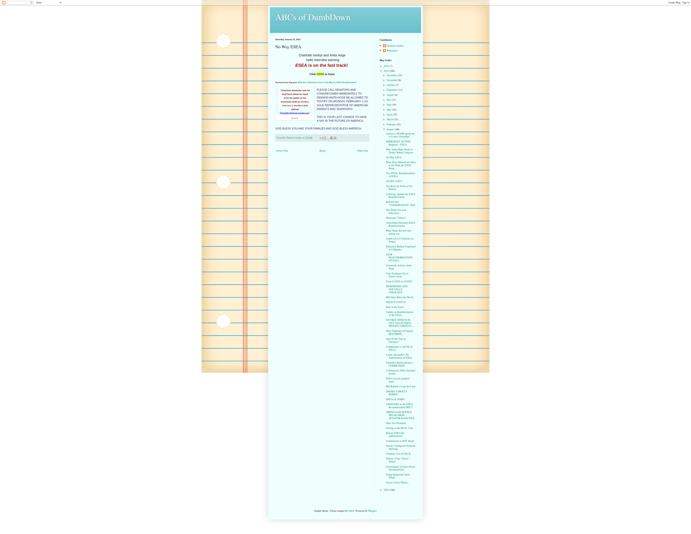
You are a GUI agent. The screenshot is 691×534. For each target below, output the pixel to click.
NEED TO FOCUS (396, 302)
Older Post (362, 150)
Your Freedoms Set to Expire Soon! (397, 275)
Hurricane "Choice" (396, 217)
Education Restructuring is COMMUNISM (399, 364)
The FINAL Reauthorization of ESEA (400, 174)
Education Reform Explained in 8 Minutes (400, 248)
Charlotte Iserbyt (395, 45)
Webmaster (392, 50)
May (389, 109)
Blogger (372, 510)
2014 (386, 490)
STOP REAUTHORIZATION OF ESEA (399, 257)
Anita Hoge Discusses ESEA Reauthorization (400, 224)
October (391, 85)
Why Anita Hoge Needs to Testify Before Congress (399, 151)
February (392, 124)
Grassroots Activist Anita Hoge (399, 267)
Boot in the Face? (395, 307)
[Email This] (321, 138)
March (390, 119)
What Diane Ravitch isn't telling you (398, 232)
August (391, 95)
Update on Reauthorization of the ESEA (399, 313)
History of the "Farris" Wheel (397, 460)
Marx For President (396, 423)
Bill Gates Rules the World (399, 297)
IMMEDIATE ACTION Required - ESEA (398, 143)
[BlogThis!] (325, 138)
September (392, 89)
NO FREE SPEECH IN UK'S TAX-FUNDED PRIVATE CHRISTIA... (400, 323)
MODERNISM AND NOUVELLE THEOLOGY (396, 289)
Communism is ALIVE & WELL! (399, 348)
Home (323, 150)
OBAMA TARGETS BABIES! (396, 393)
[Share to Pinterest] (335, 138)
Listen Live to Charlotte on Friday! (400, 240)
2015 (386, 71)
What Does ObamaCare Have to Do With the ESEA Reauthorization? (327, 82)
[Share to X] (328, 138)
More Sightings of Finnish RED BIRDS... (399, 332)
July (389, 99)
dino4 (351, 510)
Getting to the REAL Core (399, 428)
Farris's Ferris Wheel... (397, 482)
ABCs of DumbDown (313, 17)
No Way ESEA (393, 157)
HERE (320, 74)
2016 (386, 66)
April (390, 114)
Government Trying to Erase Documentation (400, 468)
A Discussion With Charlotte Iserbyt (400, 372)
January (391, 129)
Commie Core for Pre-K (398, 453)
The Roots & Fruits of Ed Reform (399, 187)
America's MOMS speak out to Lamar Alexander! (400, 135)
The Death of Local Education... (396, 211)
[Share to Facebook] (331, 138)
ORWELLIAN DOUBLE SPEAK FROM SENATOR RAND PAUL (400, 415)
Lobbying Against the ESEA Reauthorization (400, 195)
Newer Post (282, 150)
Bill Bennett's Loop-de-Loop (400, 386)
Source (294, 118)
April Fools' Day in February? (396, 340)
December (392, 75)
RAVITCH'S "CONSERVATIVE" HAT (400, 203)
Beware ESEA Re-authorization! (395, 434)
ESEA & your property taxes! (398, 380)
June (389, 104)
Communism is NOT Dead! (400, 441)
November (392, 80)
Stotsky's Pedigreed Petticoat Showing (400, 447)
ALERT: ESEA (394, 181)
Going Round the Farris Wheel (398, 476)
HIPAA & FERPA (395, 399)
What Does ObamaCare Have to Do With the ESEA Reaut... (401, 165)
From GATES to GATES (399, 281)
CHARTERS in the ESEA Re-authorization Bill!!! (399, 405)
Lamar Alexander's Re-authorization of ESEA (399, 356)
